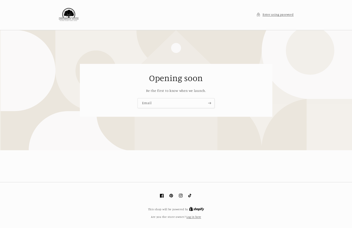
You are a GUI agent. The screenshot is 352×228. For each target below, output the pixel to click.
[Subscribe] (209, 103)
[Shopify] (196, 209)
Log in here (193, 216)
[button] (275, 14)
